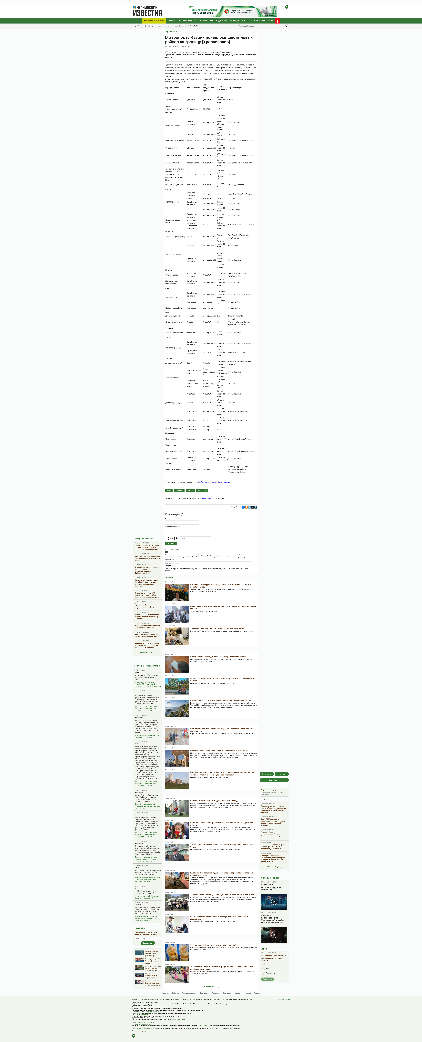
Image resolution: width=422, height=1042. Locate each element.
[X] (252, 507)
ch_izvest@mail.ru (142, 1014)
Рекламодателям (218, 21)
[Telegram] (152, 26)
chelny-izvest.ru (204, 1025)
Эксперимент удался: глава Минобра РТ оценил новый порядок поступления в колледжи (148, 684)
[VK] (135, 26)
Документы (204, 993)
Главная (165, 993)
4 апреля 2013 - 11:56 (177, 46)
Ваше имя (168, 519)
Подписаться (147, 943)
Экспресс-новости (187, 21)
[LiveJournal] (255, 507)
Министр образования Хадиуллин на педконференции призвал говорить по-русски (147, 879)
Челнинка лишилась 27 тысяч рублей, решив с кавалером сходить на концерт (146, 918)
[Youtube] (145, 26)
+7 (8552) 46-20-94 (151, 1011)
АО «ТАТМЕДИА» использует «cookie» (144, 1028)
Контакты (246, 21)
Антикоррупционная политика (141, 1024)
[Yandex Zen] (138, 26)
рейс (169, 490)
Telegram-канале (208, 499)
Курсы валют (267, 774)
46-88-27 (161, 1011)
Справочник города (263, 21)
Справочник (243, 993)
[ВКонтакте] (243, 507)
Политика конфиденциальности (142, 1031)
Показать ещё (145, 653)
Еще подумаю (271, 973)
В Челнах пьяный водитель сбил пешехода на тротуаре (147, 736)
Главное (171, 21)
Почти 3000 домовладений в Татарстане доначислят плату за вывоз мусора (147, 806)
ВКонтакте (204, 482)
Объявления (274, 780)
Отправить (171, 543)
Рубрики (203, 21)
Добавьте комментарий (172, 526)
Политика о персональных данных (143, 1022)
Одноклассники (224, 482)
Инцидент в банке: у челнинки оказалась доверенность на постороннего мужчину (146, 708)
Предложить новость (154, 21)
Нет (267, 968)
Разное (257, 993)
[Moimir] (149, 26)
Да (267, 964)
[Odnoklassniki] (142, 26)
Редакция (234, 21)
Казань (190, 490)
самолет (179, 490)
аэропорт (202, 490)
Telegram (213, 482)
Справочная (171, 32)
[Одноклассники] (246, 507)
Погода (282, 774)
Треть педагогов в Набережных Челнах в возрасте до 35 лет (147, 897)
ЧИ (166, 46)
